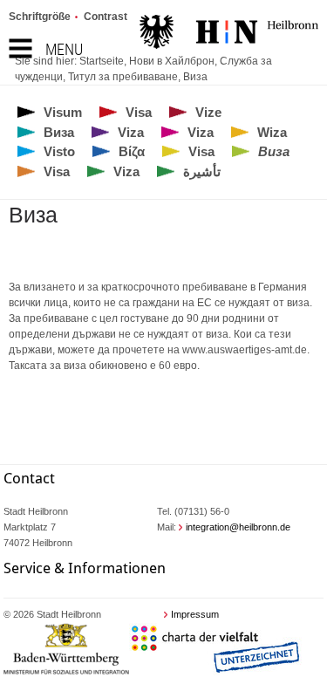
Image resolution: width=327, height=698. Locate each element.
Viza (131, 132)
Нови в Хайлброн (172, 61)
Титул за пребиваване (123, 77)
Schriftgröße (40, 16)
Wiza (272, 132)
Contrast (105, 16)
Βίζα (132, 151)
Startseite (101, 61)
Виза (195, 77)
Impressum (195, 614)
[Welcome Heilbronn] (229, 34)
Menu (64, 49)
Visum (63, 112)
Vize (208, 112)
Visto (59, 151)
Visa (139, 112)
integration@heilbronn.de (238, 527)
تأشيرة (202, 171)
